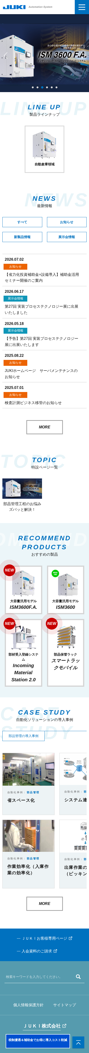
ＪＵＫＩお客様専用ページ (44, 938)
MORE (44, 427)
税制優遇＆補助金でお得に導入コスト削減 (38, 1040)
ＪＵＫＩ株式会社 (42, 1025)
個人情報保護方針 (28, 1005)
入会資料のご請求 (37, 951)
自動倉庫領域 (45, 164)
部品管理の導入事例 (23, 736)
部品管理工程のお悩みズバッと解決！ (22, 507)
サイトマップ (64, 1005)
